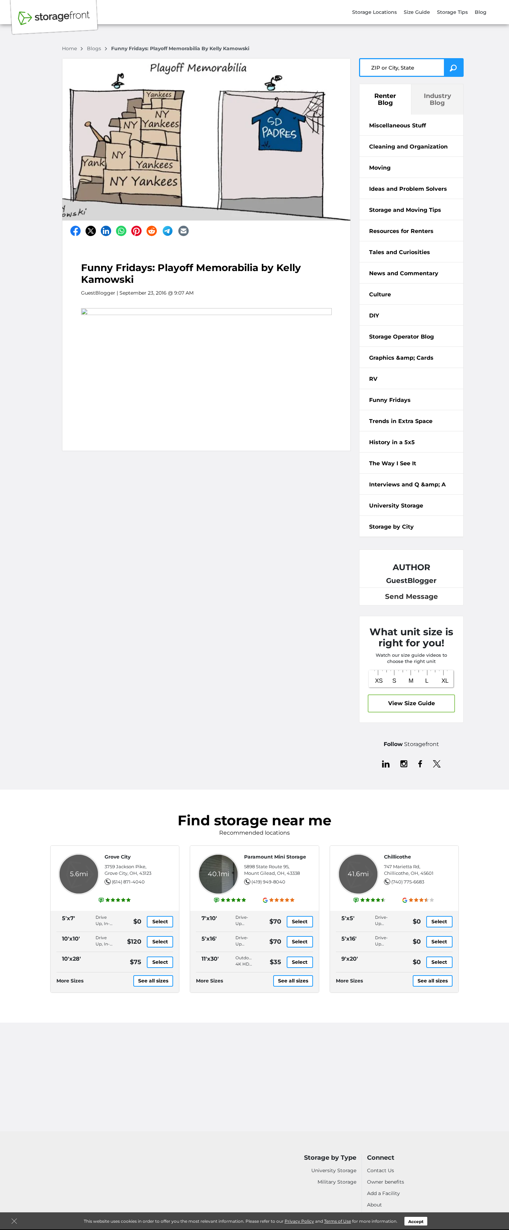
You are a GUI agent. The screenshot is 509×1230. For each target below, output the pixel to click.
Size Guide (417, 12)
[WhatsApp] (121, 231)
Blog (480, 12)
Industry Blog (437, 99)
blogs (94, 48)
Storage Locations (374, 12)
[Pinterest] (136, 231)
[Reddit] (151, 231)
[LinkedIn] (106, 231)
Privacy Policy (299, 1221)
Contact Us (380, 1170)
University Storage (333, 1170)
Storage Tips (452, 12)
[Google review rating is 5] (279, 900)
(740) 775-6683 (407, 882)
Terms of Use (337, 1221)
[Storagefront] (54, 22)
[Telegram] (167, 231)
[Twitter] (90, 231)
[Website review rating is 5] (115, 900)
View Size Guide (411, 703)
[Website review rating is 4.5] (370, 900)
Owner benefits (385, 1182)
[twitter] (437, 763)
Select (160, 921)
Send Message (411, 596)
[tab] (411, 125)
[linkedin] (386, 763)
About (374, 1205)
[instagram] (404, 763)
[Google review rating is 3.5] (418, 900)
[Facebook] (75, 231)
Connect (380, 1157)
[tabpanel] (411, 125)
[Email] (183, 231)
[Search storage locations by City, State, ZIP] (454, 67)
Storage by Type (330, 1157)
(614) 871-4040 (128, 882)
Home (70, 48)
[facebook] (420, 763)
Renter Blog (385, 99)
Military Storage (337, 1182)
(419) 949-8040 (268, 882)
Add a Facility (383, 1193)
